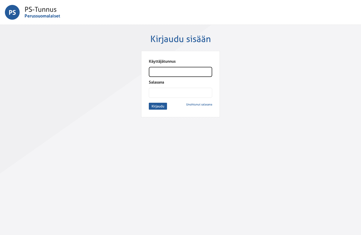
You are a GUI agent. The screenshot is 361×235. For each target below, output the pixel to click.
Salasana (156, 82)
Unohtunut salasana (199, 104)
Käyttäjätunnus (162, 61)
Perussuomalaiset (42, 15)
